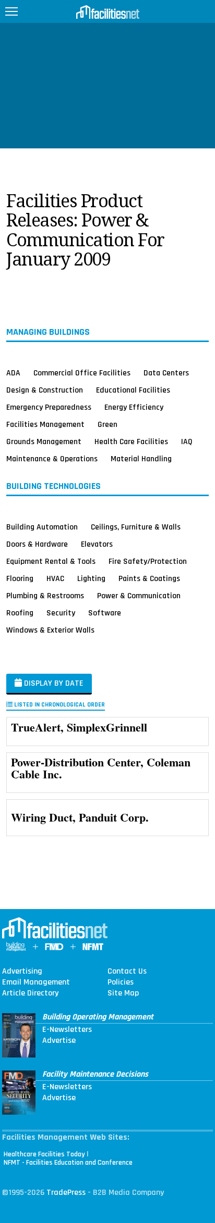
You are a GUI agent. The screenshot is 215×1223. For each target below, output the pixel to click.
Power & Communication (139, 595)
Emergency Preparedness (48, 407)
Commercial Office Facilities (81, 373)
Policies (121, 982)
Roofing (19, 613)
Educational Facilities (133, 390)
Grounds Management (43, 441)
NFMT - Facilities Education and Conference (68, 1162)
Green (107, 424)
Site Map (123, 993)
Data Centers (166, 373)
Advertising (22, 971)
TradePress (66, 1192)
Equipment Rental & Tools (50, 561)
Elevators (97, 544)
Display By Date (52, 683)
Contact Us (127, 971)
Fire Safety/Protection (148, 561)
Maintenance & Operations (52, 458)
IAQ (187, 441)
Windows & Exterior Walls (50, 630)
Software (104, 613)
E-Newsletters (67, 1030)
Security (60, 613)
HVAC (55, 578)
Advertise (59, 1041)
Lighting (91, 578)
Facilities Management (45, 424)
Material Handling (141, 458)
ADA (13, 373)
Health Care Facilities (131, 441)
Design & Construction (44, 390)
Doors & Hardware (37, 544)
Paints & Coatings (149, 578)
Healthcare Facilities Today (44, 1154)
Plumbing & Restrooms (45, 595)
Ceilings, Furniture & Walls (136, 527)
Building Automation (42, 527)
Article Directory (30, 993)
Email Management (36, 982)
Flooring (19, 578)
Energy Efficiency (133, 407)
